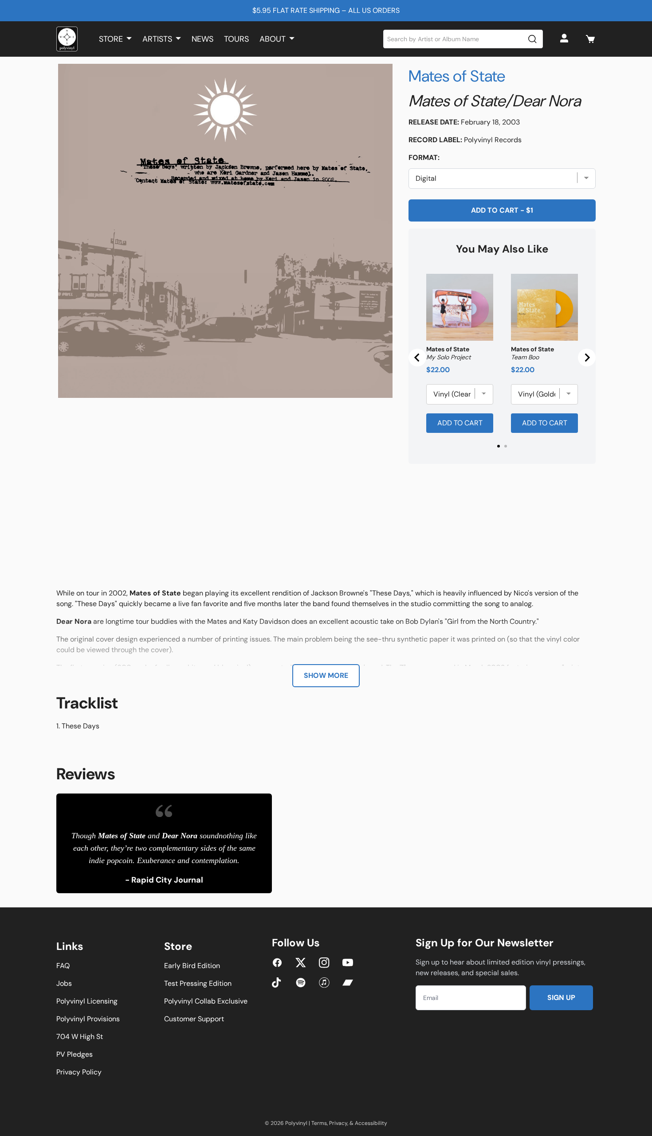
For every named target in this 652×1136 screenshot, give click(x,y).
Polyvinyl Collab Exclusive (205, 1001)
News (202, 39)
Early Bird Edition (192, 965)
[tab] (498, 446)
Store (111, 39)
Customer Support (194, 1018)
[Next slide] (587, 357)
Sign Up (561, 997)
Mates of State (456, 76)
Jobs (64, 983)
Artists (157, 39)
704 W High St (79, 1036)
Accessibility (371, 1123)
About (272, 39)
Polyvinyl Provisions (88, 1018)
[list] (225, 231)
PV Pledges (74, 1054)
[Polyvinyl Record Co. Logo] (67, 39)
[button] (590, 39)
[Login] (565, 39)
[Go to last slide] (417, 357)
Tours (236, 39)
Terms (319, 1123)
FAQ (63, 965)
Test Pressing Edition (198, 983)
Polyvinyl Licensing (87, 1001)
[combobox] (463, 39)
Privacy (338, 1123)
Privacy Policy (79, 1072)
